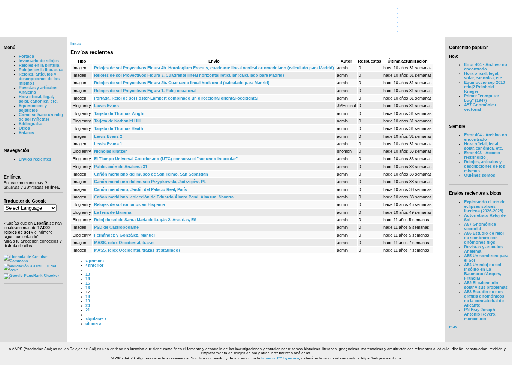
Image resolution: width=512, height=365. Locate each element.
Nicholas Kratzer (110, 151)
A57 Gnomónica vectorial (480, 107)
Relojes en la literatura (41, 69)
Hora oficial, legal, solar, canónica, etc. (38, 98)
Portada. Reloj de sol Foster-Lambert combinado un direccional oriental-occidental (176, 98)
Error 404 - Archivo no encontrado (485, 66)
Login (501, 30)
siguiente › (95, 319)
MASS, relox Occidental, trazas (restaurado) (137, 250)
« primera (94, 260)
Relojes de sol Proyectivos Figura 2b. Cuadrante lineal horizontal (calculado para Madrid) (181, 82)
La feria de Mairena (112, 212)
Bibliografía (30, 123)
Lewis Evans (106, 105)
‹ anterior (94, 265)
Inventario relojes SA (486, 21)
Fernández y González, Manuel (124, 235)
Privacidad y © (493, 26)
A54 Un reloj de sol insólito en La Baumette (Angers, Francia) (482, 271)
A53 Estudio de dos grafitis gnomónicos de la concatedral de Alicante (484, 298)
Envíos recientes (35, 159)
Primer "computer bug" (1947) (481, 98)
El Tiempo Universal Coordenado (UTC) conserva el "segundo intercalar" (166, 158)
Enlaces (26, 132)
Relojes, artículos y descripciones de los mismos (39, 78)
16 (87, 287)
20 (87, 305)
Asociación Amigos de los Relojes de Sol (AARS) (97, 21)
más (453, 327)
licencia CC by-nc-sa (280, 358)
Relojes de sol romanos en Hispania (129, 204)
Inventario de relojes (39, 60)
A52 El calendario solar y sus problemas (486, 284)
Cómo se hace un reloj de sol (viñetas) (41, 116)
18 (87, 296)
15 (87, 283)
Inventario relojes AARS (483, 17)
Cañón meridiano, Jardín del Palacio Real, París (140, 189)
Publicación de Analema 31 (120, 166)
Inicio (75, 43)
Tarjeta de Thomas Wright (119, 113)
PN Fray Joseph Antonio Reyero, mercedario (480, 314)
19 (87, 301)
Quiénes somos (491, 12)
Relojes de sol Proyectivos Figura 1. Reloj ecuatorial (145, 90)
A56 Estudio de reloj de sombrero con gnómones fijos (484, 237)
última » (93, 323)
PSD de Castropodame (116, 227)
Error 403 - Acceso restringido (482, 154)
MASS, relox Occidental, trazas (124, 242)
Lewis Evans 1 (108, 144)
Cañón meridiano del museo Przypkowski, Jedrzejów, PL (150, 181)
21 (87, 310)
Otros (24, 128)
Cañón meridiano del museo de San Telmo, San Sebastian (151, 174)
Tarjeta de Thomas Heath (118, 128)
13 (87, 274)
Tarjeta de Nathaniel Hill (117, 121)
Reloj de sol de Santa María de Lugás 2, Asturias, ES (145, 220)
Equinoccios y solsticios (33, 107)
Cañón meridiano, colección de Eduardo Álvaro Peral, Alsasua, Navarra (164, 197)
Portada (499, 8)
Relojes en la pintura (39, 65)
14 (87, 278)
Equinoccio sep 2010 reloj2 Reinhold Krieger (484, 87)
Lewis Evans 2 (108, 136)
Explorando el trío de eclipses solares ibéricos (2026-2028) (484, 206)
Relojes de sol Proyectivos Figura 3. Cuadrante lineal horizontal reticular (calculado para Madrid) (189, 75)
